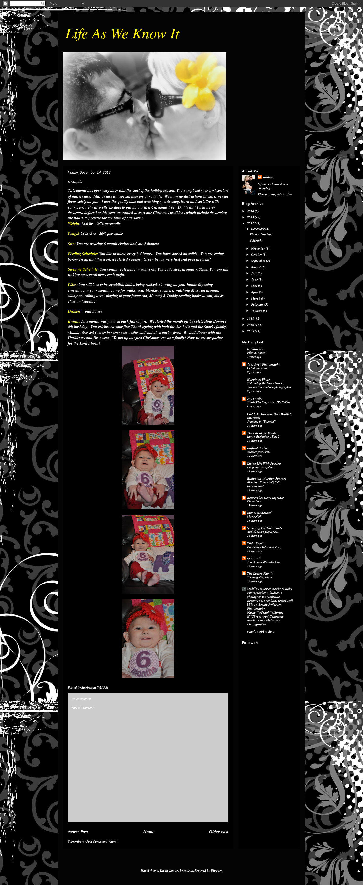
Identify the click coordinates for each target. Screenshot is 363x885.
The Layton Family (260, 573)
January (257, 310)
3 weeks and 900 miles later (264, 562)
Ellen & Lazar (256, 353)
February (257, 304)
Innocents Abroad (259, 512)
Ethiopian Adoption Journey (266, 478)
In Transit (254, 558)
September (258, 260)
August (256, 267)
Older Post (218, 831)
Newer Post (78, 831)
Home (148, 831)
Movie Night (254, 516)
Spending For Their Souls (264, 528)
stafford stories (257, 448)
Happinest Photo (258, 379)
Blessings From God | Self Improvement (263, 484)
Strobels (268, 177)
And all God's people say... (263, 532)
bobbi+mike (255, 349)
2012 (251, 223)
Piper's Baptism (261, 234)
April (255, 292)
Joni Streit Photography (263, 364)
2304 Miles (254, 398)
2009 (251, 331)
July (254, 273)
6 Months (256, 240)
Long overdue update (260, 467)
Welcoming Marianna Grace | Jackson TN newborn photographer (269, 385)
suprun (188, 870)
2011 (251, 318)
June (255, 279)
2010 (251, 324)
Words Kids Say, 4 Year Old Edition (269, 402)
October (257, 254)
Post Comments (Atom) (101, 841)
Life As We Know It (122, 32)
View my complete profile (275, 194)
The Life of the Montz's (263, 433)
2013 (251, 217)
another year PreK (258, 452)
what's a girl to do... (260, 631)
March (256, 298)
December (258, 228)
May (254, 286)
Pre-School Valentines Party (264, 547)
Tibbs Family (256, 543)
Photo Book (254, 501)
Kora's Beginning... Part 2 (263, 436)
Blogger (216, 870)
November (258, 248)
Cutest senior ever (258, 368)
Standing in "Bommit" (261, 421)
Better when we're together (265, 497)
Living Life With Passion (264, 463)
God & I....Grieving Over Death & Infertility (269, 416)
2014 (251, 211)
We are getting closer (259, 577)
